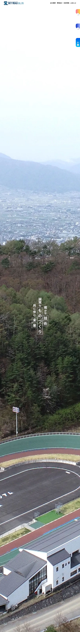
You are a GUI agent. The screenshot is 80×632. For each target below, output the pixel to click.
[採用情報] (78, 11)
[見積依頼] (78, 26)
